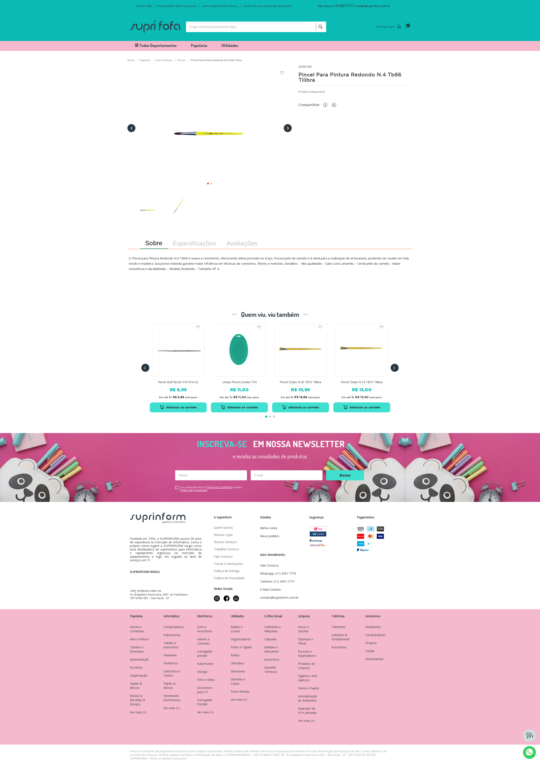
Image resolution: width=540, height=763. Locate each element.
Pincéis (182, 60)
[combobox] (256, 27)
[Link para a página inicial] (131, 60)
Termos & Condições (219, 487)
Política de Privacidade (193, 490)
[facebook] (326, 105)
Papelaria (145, 60)
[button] (145, 368)
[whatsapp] (336, 105)
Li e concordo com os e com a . (211, 489)
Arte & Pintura (164, 60)
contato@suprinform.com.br (373, 6)
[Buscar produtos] (320, 26)
